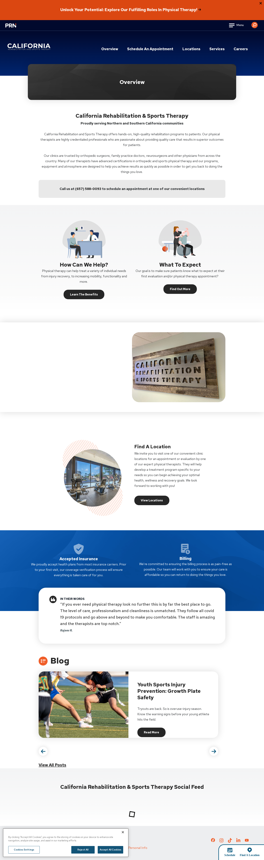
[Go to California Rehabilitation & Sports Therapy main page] (29, 46)
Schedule (229, 855)
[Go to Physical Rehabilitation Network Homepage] (15, 27)
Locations (191, 49)
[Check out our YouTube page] (247, 840)
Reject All (82, 849)
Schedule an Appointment (150, 49)
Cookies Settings (24, 849)
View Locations (152, 500)
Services (217, 49)
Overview (109, 49)
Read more (155, 733)
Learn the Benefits (84, 294)
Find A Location (250, 855)
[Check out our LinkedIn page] (238, 841)
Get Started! (54, 390)
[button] (254, 23)
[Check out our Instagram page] (221, 841)
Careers (241, 49)
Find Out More (180, 289)
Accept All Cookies (110, 849)
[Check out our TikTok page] (230, 841)
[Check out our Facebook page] (213, 840)
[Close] (123, 832)
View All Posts (52, 765)
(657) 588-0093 (88, 189)
